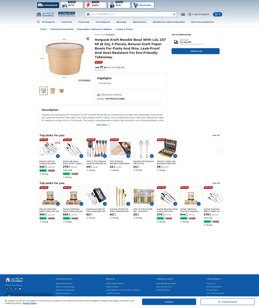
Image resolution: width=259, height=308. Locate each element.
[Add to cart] (58, 156)
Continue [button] (169, 302)
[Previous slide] (37, 148)
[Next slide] (216, 148)
